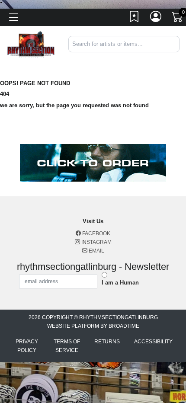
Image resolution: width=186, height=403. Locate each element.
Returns (107, 342)
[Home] (30, 44)
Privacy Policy (27, 346)
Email (95, 251)
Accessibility (153, 342)
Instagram (96, 242)
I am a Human (120, 282)
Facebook (95, 233)
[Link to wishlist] (134, 18)
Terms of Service (67, 346)
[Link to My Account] (156, 18)
